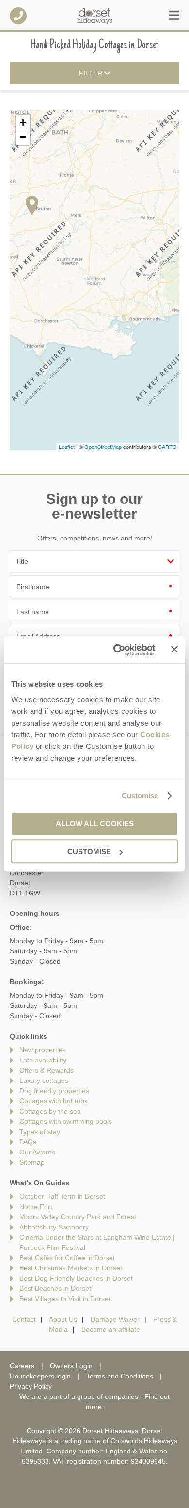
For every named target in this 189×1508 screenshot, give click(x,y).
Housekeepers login (40, 1376)
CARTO (167, 446)
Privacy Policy (31, 1386)
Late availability (42, 1060)
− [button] (23, 137)
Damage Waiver (115, 1319)
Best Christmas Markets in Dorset (70, 1268)
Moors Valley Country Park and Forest (77, 1217)
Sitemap (32, 1162)
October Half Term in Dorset (62, 1196)
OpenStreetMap (103, 446)
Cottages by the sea (50, 1111)
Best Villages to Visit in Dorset (64, 1299)
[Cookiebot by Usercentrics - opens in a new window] (117, 650)
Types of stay (39, 1132)
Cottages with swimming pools (65, 1121)
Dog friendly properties (54, 1091)
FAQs (27, 1142)
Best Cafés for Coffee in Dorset (67, 1258)
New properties (42, 1050)
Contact (24, 1319)
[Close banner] (174, 649)
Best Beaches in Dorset (55, 1288)
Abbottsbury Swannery (54, 1227)
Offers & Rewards (46, 1070)
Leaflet (67, 446)
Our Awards (37, 1152)
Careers (22, 1366)
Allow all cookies (95, 823)
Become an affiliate (110, 1329)
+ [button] (23, 122)
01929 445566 (18, 15)
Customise (140, 795)
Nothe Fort (35, 1206)
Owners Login (71, 1366)
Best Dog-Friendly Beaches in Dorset (76, 1278)
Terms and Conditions (119, 1376)
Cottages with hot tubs (53, 1101)
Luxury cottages (43, 1080)
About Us (63, 1319)
